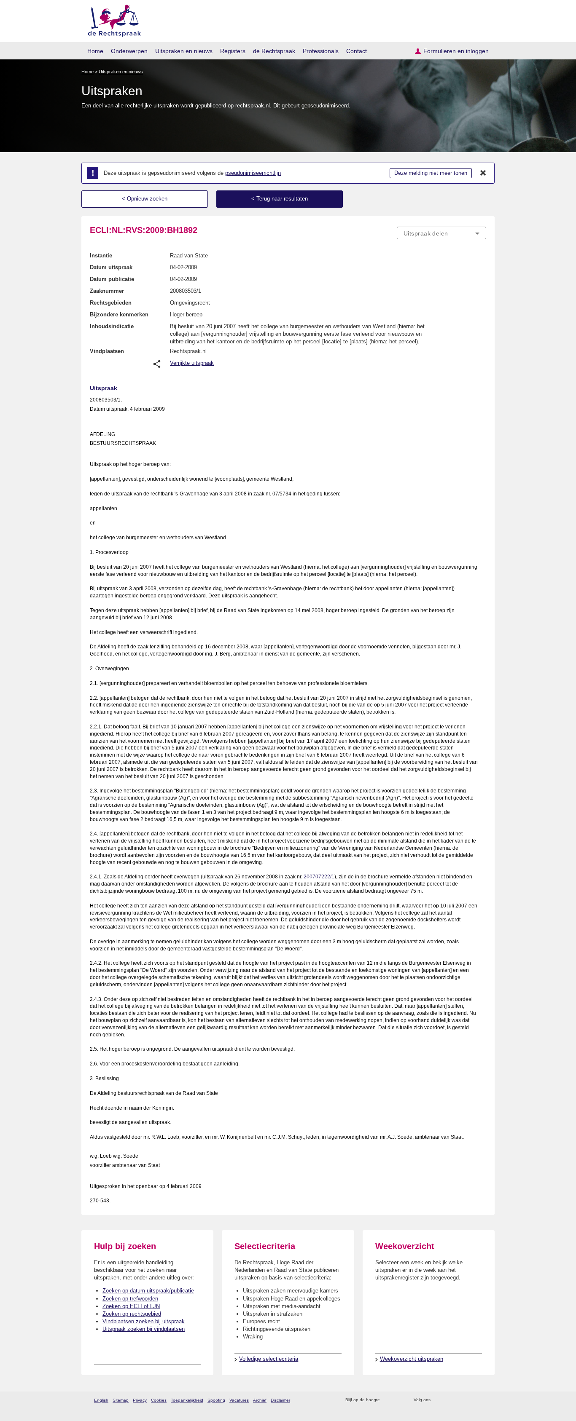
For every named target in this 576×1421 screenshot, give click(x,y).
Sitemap (121, 1400)
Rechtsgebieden (111, 303)
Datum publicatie (112, 279)
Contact (356, 51)
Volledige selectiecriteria (268, 1359)
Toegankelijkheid (187, 1400)
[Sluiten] (483, 173)
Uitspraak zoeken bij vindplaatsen (143, 1329)
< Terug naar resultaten (279, 198)
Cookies (159, 1400)
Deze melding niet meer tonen (430, 173)
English (101, 1400)
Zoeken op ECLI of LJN (131, 1306)
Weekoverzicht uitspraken (411, 1359)
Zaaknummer (107, 291)
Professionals (321, 51)
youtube (481, 1400)
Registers (232, 51)
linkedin (470, 1400)
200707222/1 (319, 877)
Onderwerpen (129, 51)
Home (95, 51)
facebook (448, 1400)
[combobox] (441, 233)
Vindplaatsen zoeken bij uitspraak (143, 1321)
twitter (437, 1400)
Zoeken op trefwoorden (130, 1298)
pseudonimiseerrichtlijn (253, 173)
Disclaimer (280, 1400)
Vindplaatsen (107, 351)
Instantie (101, 255)
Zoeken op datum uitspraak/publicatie (148, 1290)
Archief (259, 1400)
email (398, 1400)
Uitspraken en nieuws (184, 51)
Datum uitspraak (111, 267)
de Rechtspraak (274, 51)
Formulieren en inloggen (456, 51)
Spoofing (216, 1400)
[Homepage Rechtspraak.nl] (111, 19)
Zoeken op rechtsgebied (131, 1314)
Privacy (140, 1400)
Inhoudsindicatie (112, 326)
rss (387, 1400)
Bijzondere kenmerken (119, 314)
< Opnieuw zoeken (144, 198)
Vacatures (239, 1400)
